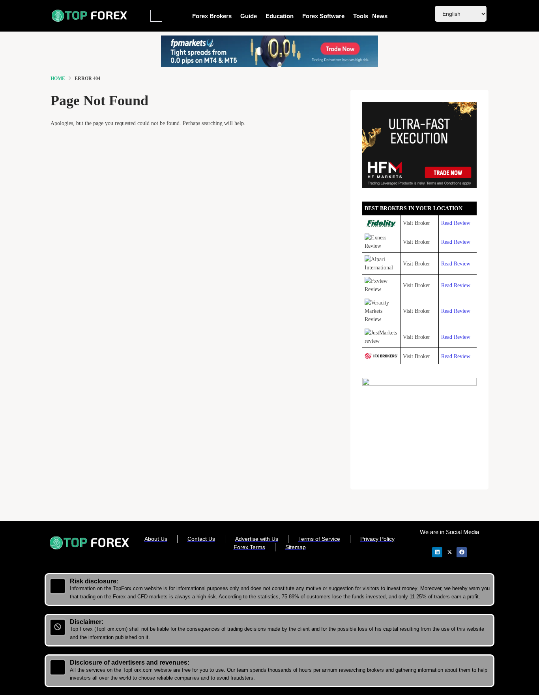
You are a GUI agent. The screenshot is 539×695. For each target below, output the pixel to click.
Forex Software (323, 16)
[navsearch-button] (156, 16)
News (379, 16)
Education (280, 16)
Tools (360, 16)
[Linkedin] (437, 552)
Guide (248, 16)
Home (58, 78)
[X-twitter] (449, 552)
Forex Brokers (212, 16)
